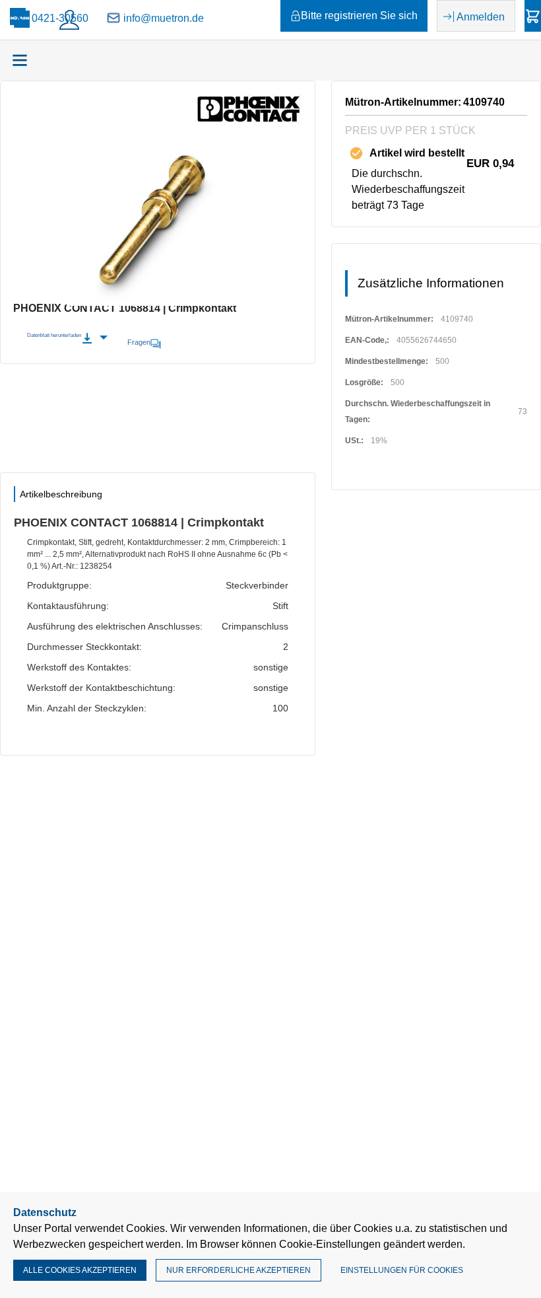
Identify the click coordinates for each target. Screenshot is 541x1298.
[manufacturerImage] (249, 120)
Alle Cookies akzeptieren (80, 1270)
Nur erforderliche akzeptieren (238, 1270)
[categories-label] (20, 60)
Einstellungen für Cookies (401, 1270)
